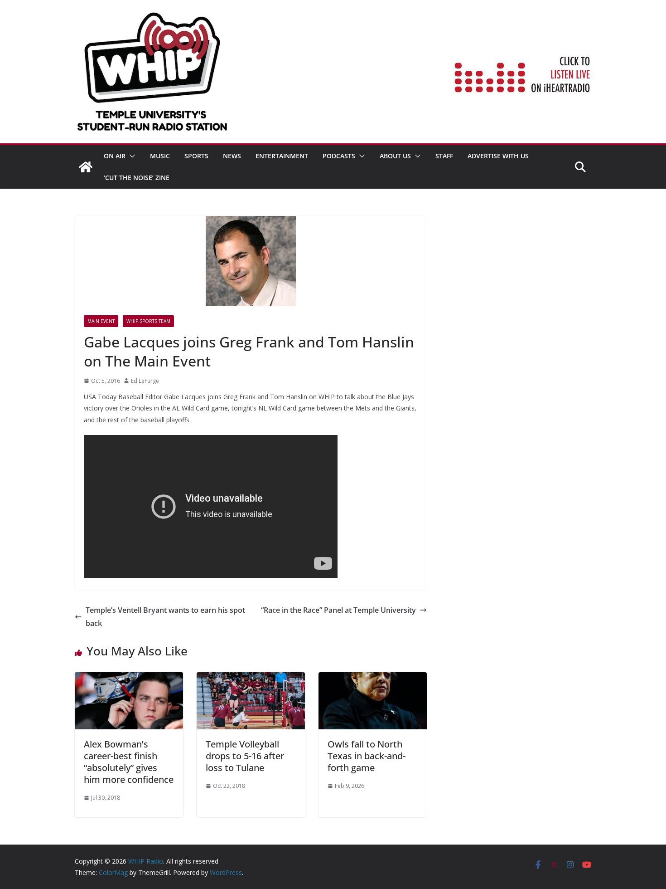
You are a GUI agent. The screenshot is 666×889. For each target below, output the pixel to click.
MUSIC (160, 155)
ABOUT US (395, 155)
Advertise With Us (498, 155)
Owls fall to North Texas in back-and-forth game (366, 756)
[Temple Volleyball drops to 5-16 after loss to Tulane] (251, 679)
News (232, 155)
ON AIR (114, 155)
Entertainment (282, 155)
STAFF (444, 155)
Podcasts (339, 155)
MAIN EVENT (101, 321)
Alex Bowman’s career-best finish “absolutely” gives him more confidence (129, 762)
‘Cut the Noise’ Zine (136, 177)
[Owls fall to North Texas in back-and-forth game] (373, 679)
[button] (130, 156)
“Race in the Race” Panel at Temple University (338, 610)
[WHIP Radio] (86, 167)
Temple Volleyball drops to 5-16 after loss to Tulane (245, 756)
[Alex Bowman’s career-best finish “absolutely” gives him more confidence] (129, 679)
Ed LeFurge (145, 381)
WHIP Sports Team (148, 321)
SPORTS (196, 155)
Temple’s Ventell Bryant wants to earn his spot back (165, 616)
